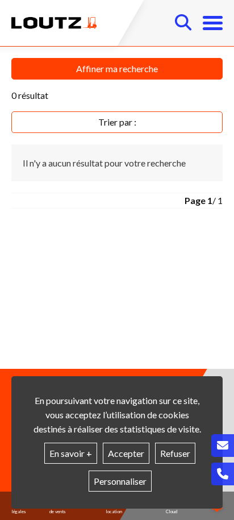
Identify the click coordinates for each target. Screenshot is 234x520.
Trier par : (117, 122)
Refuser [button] (175, 453)
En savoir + (70, 453)
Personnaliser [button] (120, 481)
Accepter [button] (126, 453)
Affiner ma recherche (117, 68)
